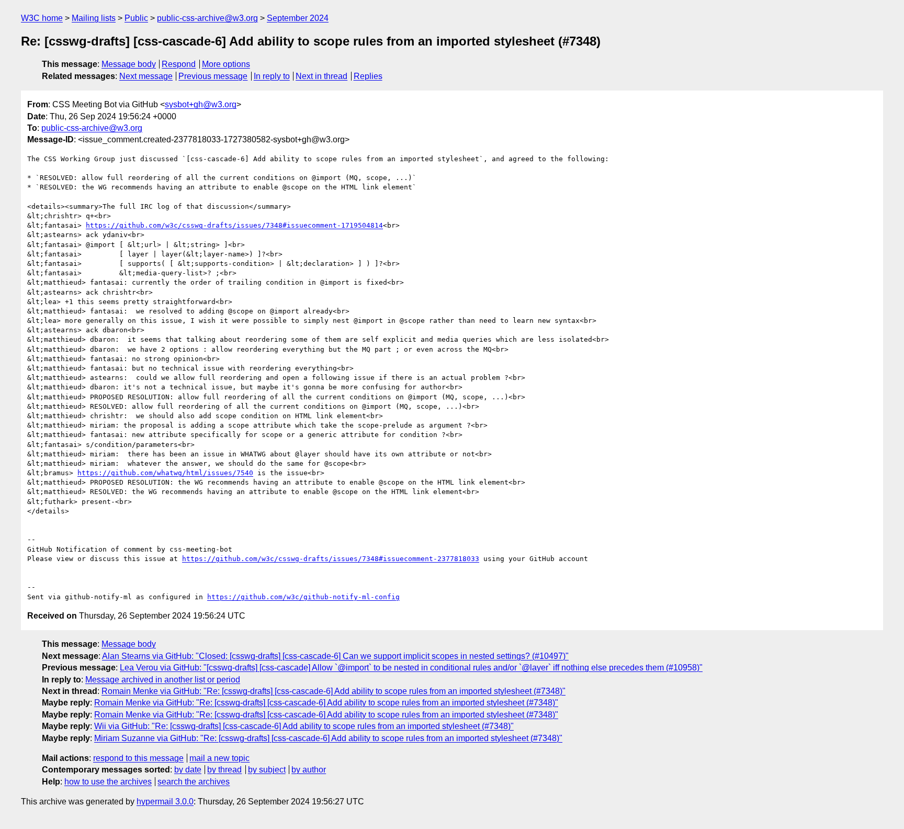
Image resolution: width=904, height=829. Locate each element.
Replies (368, 76)
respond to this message (138, 758)
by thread (224, 769)
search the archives (193, 781)
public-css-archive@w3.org (207, 18)
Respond (179, 64)
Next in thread (321, 76)
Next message (146, 76)
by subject (267, 769)
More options (226, 64)
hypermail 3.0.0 (165, 801)
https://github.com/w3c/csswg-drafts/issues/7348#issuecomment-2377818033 (330, 559)
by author (308, 769)
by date (187, 769)
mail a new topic (219, 758)
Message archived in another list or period (162, 679)
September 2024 (298, 18)
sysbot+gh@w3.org (200, 104)
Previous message (212, 76)
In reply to (272, 76)
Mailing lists (94, 18)
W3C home (42, 18)
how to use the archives (108, 781)
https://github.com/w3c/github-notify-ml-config (303, 597)
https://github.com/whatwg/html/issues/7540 (165, 473)
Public (136, 18)
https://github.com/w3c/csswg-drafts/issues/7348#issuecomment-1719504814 (234, 225)
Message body (128, 64)
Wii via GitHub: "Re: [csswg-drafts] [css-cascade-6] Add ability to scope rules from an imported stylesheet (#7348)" (304, 726)
